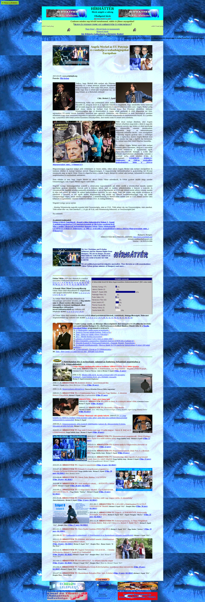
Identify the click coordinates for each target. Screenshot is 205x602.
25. (70, 284)
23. (65, 284)
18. (88, 282)
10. (67, 282)
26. (73, 284)
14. (77, 282)
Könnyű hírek (102, 31)
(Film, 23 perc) (145, 459)
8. (62, 282)
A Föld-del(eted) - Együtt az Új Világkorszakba (93, 349)
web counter (102, 587)
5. (57, 282)
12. (72, 282)
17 (85, 282)
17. (123, 318)
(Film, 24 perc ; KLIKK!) (63, 544)
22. (62, 284)
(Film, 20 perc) (98, 432)
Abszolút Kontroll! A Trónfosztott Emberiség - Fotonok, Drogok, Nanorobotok (105, 343)
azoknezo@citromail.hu (102, 598)
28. (78, 284)
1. (86, 281)
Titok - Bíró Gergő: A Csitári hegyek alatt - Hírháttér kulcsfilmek (80, 352)
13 (75, 282)
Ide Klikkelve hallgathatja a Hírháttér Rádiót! (102, 34)
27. (76, 284)
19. (54, 284)
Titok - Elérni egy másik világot (92, 334)
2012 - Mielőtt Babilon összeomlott (89, 337)
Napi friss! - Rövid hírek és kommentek (102, 29)
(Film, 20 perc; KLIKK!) (62, 479)
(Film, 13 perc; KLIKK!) (87, 500)
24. (67, 284)
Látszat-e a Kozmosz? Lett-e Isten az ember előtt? (94, 339)
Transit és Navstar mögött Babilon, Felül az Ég (93, 332)
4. (55, 282)
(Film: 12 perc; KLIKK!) (106, 465)
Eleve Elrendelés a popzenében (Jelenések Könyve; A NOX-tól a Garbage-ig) (105, 341)
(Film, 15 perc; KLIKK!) (62, 563)
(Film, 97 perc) (102, 395)
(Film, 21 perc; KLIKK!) (123, 573)
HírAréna (64, 78)
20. (56, 284)
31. (86, 284)
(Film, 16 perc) (93, 385)
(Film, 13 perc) (124, 453)
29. (81, 284)
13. (112, 318)
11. (70, 282)
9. (64, 282)
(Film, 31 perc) (120, 371)
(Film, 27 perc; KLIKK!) (78, 525)
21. (59, 284)
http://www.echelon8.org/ (142, 237)
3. (53, 282)
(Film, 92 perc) (85, 412)
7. (60, 282)
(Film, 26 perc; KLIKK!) (62, 554)
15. (80, 282)
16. (83, 282)
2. (88, 281)
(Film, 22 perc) (105, 447)
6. (59, 282)
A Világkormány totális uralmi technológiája (92, 330)
